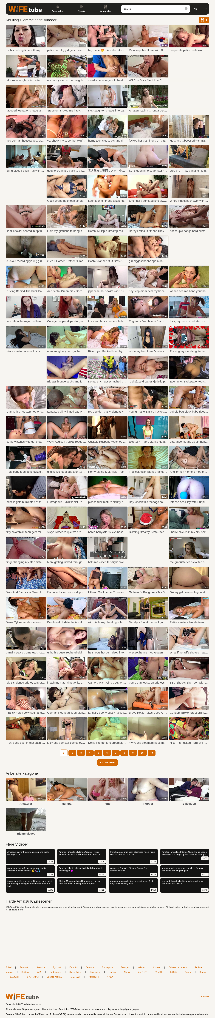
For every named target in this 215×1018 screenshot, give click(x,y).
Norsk (127, 972)
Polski (8, 967)
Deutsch (90, 967)
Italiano (141, 967)
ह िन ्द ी (33, 976)
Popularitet (58, 11)
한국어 (158, 972)
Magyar (9, 972)
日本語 (173, 972)
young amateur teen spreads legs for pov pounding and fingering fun (182, 869)
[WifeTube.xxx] (25, 9)
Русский (57, 967)
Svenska (40, 967)
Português (93, 976)
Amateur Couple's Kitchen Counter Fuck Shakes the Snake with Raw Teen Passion (80, 853)
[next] (152, 753)
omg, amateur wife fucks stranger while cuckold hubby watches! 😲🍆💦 (26, 869)
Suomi (188, 972)
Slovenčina (95, 972)
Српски (157, 967)
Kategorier (105, 11)
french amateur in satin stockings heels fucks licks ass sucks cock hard (132, 853)
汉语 (39, 972)
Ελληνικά (14, 976)
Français (125, 967)
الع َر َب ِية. (75, 976)
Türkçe (198, 967)
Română (24, 967)
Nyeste (81, 11)
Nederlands (55, 972)
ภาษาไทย (142, 972)
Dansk (202, 972)
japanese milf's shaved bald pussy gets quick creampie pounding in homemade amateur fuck (29, 883)
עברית (110, 976)
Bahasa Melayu (54, 976)
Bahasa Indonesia (178, 967)
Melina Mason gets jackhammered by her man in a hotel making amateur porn (79, 882)
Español (73, 967)
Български (107, 967)
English (112, 972)
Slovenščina (75, 972)
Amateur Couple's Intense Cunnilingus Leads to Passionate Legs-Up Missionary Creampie (184, 853)
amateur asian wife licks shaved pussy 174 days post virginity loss (131, 882)
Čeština (25, 972)
